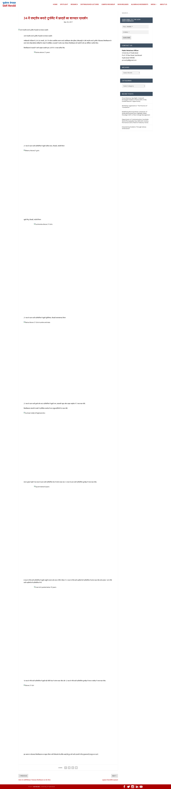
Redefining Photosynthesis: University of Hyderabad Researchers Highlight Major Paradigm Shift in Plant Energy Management (136, 113)
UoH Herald (36, 786)
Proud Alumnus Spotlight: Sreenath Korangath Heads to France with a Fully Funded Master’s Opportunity (134, 99)
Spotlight (64, 4)
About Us (163, 4)
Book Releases (123, 4)
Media (153, 4)
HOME (55, 4)
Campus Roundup (108, 4)
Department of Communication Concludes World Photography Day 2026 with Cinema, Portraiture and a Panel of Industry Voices (135, 120)
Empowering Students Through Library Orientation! (134, 127)
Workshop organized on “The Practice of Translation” (134, 106)
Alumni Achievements (139, 4)
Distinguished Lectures (89, 4)
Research (74, 4)
